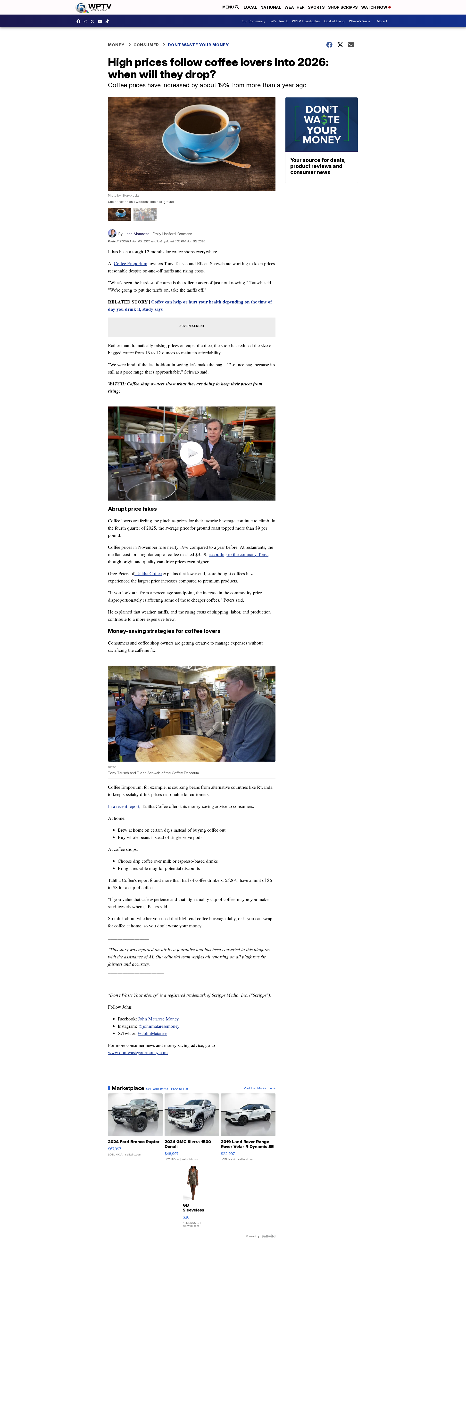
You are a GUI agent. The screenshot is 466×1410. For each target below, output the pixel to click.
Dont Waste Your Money (198, 44)
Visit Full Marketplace (259, 1088)
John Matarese (137, 233)
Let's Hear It (279, 21)
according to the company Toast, (239, 554)
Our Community (253, 21)
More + (382, 21)
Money (116, 44)
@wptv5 (108, 21)
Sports (316, 7)
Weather (294, 7)
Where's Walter (360, 21)
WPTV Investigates (306, 21)
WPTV (94, 21)
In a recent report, (124, 806)
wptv (87, 21)
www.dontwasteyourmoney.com (138, 1052)
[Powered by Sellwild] (268, 1236)
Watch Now (374, 7)
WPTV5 (79, 21)
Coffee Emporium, (131, 263)
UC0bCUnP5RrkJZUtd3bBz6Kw (101, 21)
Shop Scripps (343, 7)
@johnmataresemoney (159, 1026)
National (270, 7)
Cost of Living (334, 21)
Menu (228, 7)
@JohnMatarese (152, 1033)
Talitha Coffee (148, 573)
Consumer (146, 44)
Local (250, 7)
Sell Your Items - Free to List (167, 1089)
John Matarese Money (158, 1019)
